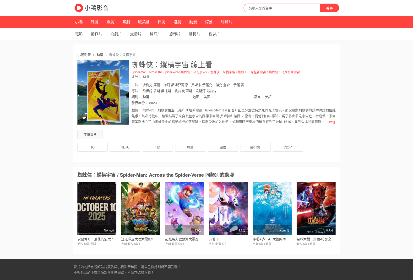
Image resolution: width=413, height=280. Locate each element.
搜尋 (329, 7)
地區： (198, 96)
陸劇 (126, 21)
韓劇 (94, 21)
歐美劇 (144, 21)
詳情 (332, 122)
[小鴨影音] (92, 8)
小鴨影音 (84, 54)
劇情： (136, 110)
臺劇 (110, 21)
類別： (136, 96)
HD (157, 147)
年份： (139, 102)
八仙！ (214, 238)
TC (92, 147)
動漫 (193, 21)
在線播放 (90, 134)
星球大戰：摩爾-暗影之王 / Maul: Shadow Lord (332, 238)
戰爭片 (214, 33)
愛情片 (135, 33)
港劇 (177, 21)
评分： (136, 76)
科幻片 (155, 33)
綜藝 (209, 21)
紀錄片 (226, 21)
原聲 (190, 147)
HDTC (125, 147)
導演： (136, 90)
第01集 (255, 147)
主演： (136, 84)
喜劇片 (116, 33)
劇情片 (194, 33)
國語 (222, 147)
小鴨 (79, 21)
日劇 (161, 21)
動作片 (96, 33)
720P (288, 147)
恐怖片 (175, 33)
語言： (259, 96)
